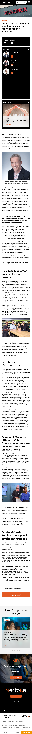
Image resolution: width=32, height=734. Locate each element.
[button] (5, 43)
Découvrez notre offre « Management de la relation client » (16, 594)
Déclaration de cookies (25, 727)
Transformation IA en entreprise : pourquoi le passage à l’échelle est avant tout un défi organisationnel (15, 635)
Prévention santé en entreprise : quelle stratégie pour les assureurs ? (16, 121)
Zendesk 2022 (23, 314)
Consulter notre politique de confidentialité (10, 727)
